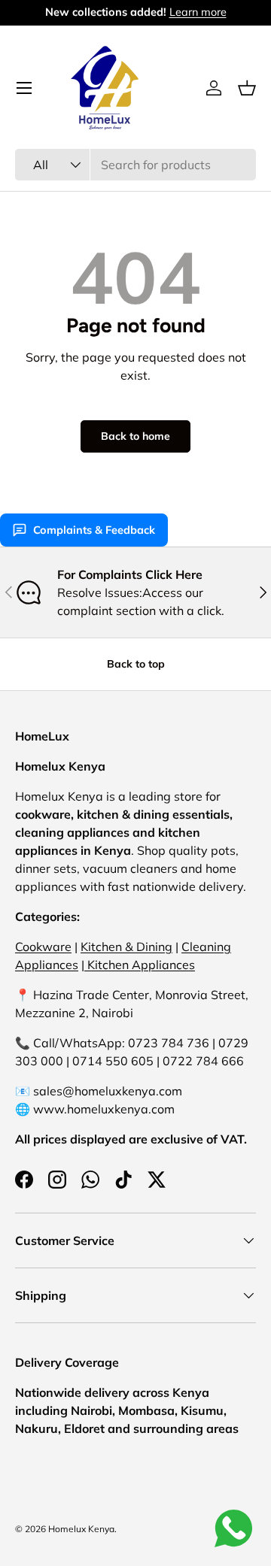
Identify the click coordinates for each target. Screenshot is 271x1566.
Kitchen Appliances (139, 964)
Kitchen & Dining (126, 946)
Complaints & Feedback (94, 530)
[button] (246, 88)
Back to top (136, 664)
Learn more (198, 12)
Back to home (135, 436)
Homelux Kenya (81, 1528)
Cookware (43, 946)
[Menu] (24, 88)
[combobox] (135, 164)
